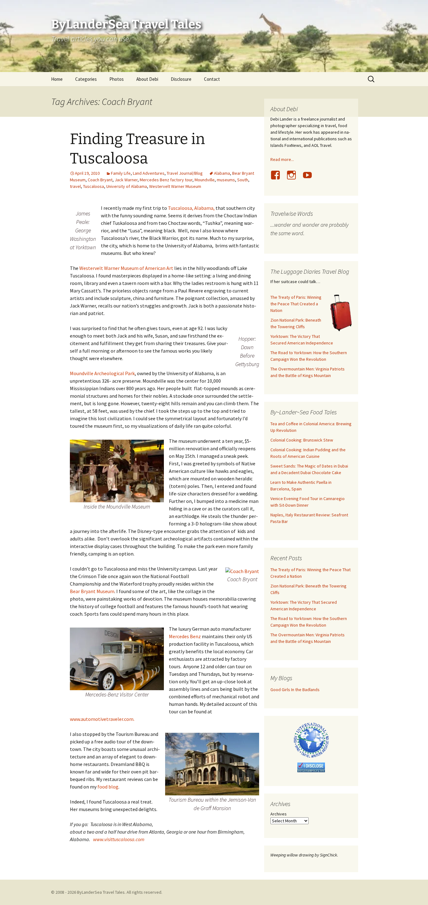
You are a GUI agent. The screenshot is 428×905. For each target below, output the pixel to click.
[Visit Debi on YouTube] (309, 178)
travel (75, 186)
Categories (86, 79)
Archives (278, 814)
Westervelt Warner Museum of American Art (125, 268)
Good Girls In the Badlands (295, 689)
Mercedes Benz (185, 636)
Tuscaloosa (93, 186)
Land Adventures (148, 173)
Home (57, 79)
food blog (107, 786)
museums (226, 180)
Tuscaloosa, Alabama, (191, 208)
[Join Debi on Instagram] (293, 178)
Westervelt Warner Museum (175, 186)
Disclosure (181, 79)
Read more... (282, 159)
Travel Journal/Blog (185, 173)
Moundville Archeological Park (102, 373)
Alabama (222, 173)
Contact (212, 79)
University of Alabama (126, 186)
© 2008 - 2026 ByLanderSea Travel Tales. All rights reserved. (106, 892)
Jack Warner (126, 180)
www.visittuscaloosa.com (118, 839)
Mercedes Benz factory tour (166, 180)
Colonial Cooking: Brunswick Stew (301, 440)
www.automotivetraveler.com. (102, 719)
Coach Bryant (100, 180)
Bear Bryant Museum (92, 591)
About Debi (147, 79)
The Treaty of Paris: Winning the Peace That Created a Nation (295, 303)
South (242, 180)
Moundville (205, 180)
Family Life (121, 173)
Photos (116, 79)
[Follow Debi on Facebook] (277, 178)
